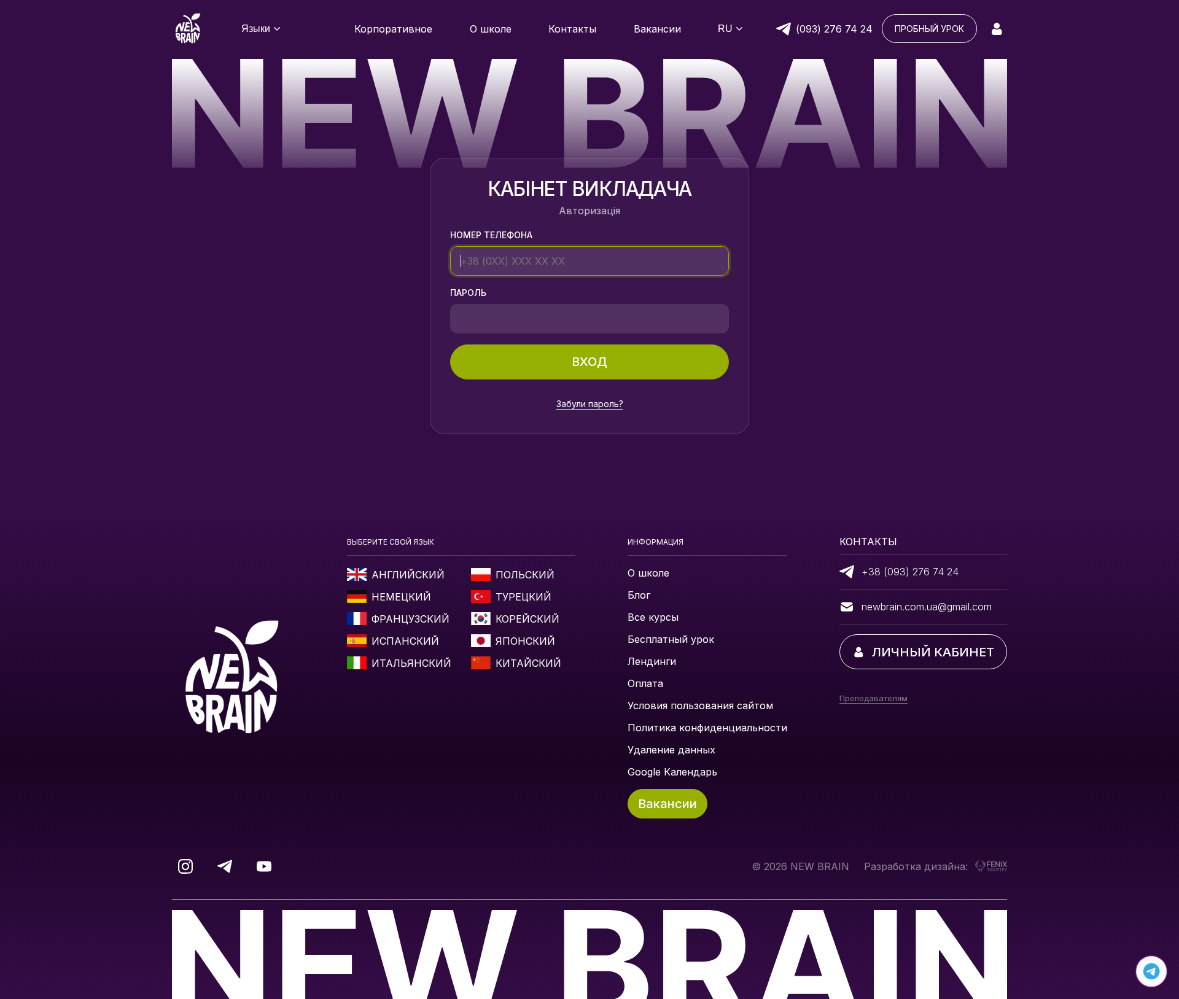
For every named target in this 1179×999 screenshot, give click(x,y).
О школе (648, 573)
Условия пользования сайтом (700, 705)
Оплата (645, 683)
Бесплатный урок (671, 639)
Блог (639, 595)
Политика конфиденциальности (707, 728)
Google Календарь (672, 772)
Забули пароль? (589, 403)
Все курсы (653, 617)
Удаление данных (671, 750)
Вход (589, 361)
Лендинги (652, 661)
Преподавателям (873, 698)
